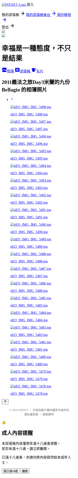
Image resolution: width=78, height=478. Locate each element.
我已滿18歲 (10, 471)
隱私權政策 (31, 414)
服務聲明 (48, 414)
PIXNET (23, 410)
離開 (25, 471)
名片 (39, 71)
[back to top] (5, 401)
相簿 (11, 71)
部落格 (25, 71)
